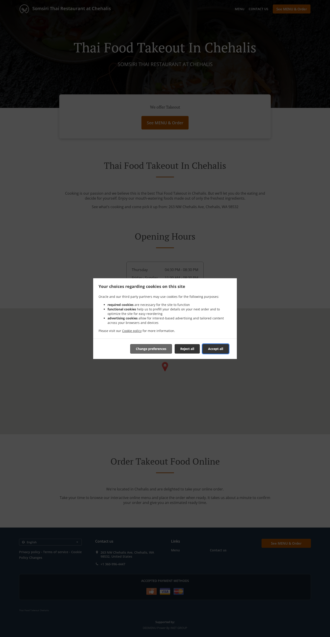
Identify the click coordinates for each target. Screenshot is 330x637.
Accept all (215, 349)
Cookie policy (132, 331)
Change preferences (151, 349)
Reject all (187, 349)
